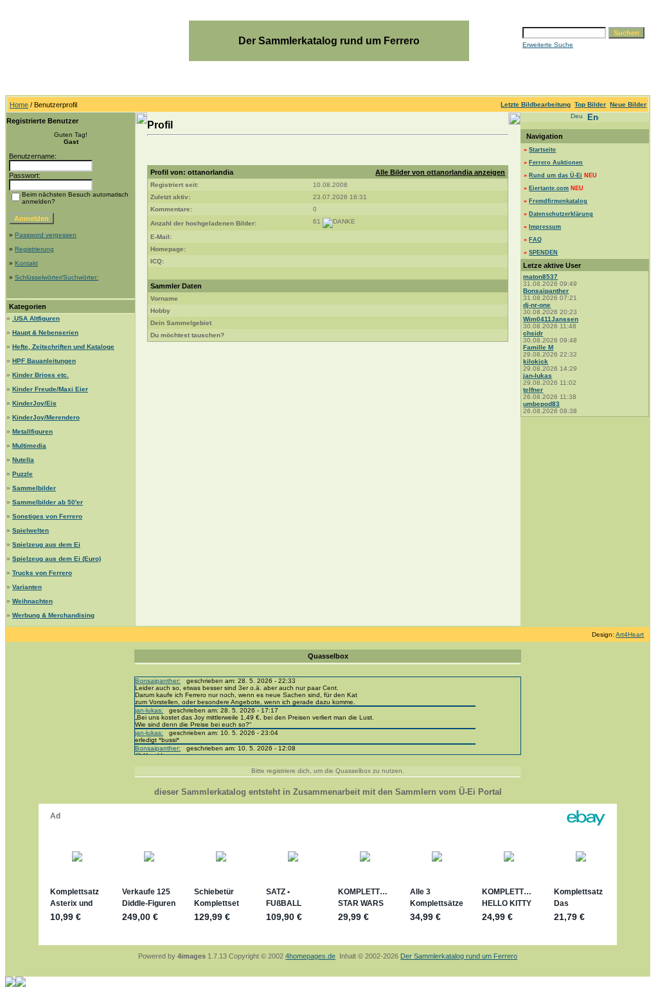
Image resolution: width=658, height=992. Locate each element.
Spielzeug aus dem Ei (46, 544)
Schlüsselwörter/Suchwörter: (56, 277)
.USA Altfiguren (36, 318)
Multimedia (29, 445)
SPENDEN (543, 252)
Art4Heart (630, 634)
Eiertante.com (549, 188)
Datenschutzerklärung (561, 214)
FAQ (535, 239)
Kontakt (26, 263)
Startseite (542, 149)
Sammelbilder (34, 488)
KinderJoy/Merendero (46, 417)
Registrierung (34, 248)
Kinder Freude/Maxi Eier (50, 389)
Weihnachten (32, 601)
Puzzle (22, 473)
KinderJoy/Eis (34, 403)
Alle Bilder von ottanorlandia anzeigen (440, 172)
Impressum (545, 227)
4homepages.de (310, 956)
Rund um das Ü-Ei (555, 175)
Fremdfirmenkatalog (558, 201)
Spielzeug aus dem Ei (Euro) (56, 558)
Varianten (27, 586)
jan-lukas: (149, 710)
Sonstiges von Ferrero (47, 516)
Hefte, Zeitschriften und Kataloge (63, 346)
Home (19, 105)
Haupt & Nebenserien (45, 332)
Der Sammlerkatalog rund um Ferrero (458, 956)
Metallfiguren (32, 431)
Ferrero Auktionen (556, 162)
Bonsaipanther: (158, 680)
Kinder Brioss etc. (40, 374)
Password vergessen (45, 234)
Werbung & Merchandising (53, 615)
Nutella (23, 459)
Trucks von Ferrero (42, 572)
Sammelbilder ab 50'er (47, 502)
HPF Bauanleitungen (44, 360)
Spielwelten (30, 530)
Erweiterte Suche (547, 44)
